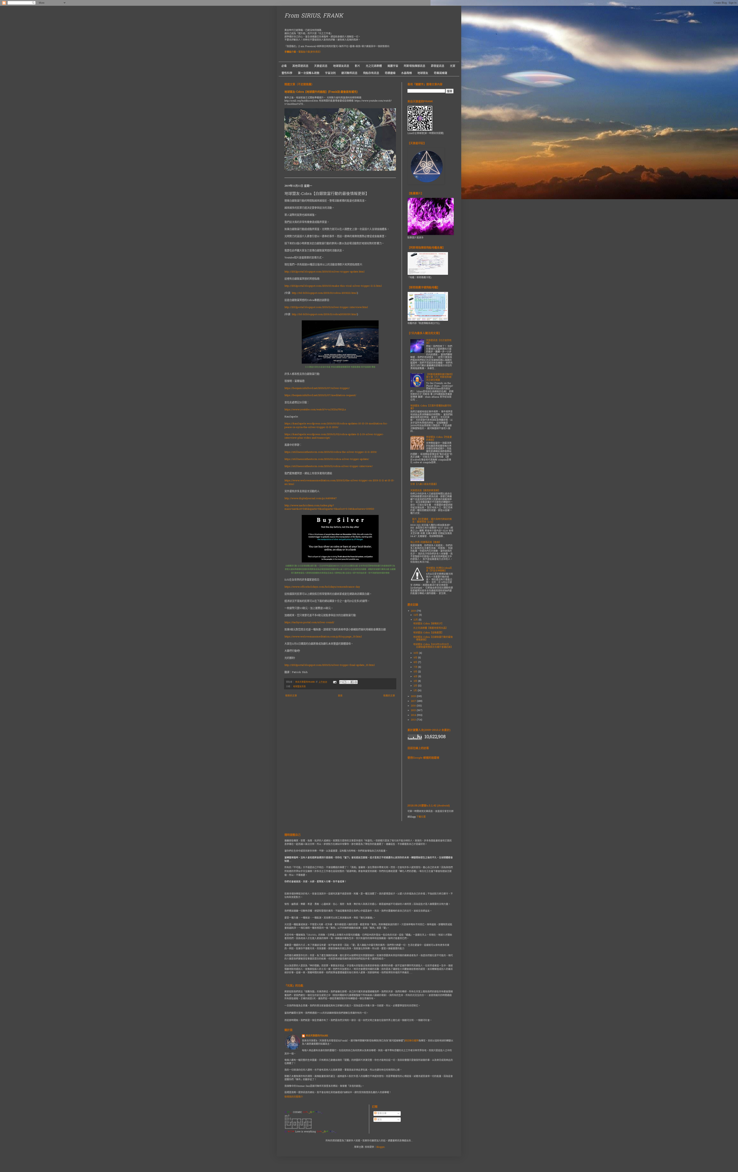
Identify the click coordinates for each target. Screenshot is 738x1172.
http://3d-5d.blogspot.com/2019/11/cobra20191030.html (324, 314)
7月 (416, 667)
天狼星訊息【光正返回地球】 (438, 342)
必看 (284, 65)
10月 (416, 653)
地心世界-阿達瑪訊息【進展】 (425, 542)
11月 (416, 620)
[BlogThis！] (345, 682)
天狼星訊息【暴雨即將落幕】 (425, 490)
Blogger (380, 1147)
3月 (416, 681)
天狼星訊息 (320, 65)
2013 (414, 720)
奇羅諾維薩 (440, 72)
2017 (414, 701)
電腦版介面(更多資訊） (310, 52)
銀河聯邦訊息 (349, 72)
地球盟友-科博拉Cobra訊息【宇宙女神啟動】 (439, 569)
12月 (416, 615)
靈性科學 (287, 72)
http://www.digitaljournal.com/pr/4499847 (310, 498)
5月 (416, 672)
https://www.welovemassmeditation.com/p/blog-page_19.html (323, 637)
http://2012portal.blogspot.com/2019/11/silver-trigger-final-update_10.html (329, 665)
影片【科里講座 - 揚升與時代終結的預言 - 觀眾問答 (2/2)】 (432, 521)
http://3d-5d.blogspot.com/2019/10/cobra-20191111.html (324, 293)
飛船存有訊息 (371, 72)
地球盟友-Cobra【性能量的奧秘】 (439, 439)
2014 (414, 715)
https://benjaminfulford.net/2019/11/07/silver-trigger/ (317, 388)
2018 (414, 696)
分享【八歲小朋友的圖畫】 (424, 484)
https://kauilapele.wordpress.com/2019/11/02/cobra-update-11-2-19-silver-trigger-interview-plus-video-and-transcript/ (334, 436)
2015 (414, 710)
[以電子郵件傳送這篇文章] (341, 682)
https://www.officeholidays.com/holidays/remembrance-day (322, 587)
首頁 (340, 696)
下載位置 (421, 817)
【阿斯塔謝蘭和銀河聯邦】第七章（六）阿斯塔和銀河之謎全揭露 (439, 377)
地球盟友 (422, 72)
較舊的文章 (389, 696)
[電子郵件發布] (334, 682)
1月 (416, 690)
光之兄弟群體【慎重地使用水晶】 (430, 628)
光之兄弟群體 (374, 65)
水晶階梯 (406, 72)
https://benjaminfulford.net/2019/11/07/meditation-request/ (320, 395)
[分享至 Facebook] (352, 682)
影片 (357, 65)
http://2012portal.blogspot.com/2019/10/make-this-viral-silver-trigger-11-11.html (333, 286)
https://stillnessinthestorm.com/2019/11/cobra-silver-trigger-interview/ (328, 466)
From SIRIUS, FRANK (313, 16)
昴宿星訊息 (437, 65)
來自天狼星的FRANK (317, 1036)
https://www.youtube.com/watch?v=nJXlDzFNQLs (315, 409)
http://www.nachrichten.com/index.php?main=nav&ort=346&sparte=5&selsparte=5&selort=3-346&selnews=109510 (329, 507)
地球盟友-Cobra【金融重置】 (428, 633)
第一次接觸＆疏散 (308, 72)
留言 (379, 1119)
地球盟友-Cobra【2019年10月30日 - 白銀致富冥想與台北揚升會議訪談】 (433, 646)
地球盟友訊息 (341, 65)
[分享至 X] (348, 682)
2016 (414, 706)
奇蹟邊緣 (390, 72)
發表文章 (381, 1113)
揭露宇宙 (392, 65)
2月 (416, 686)
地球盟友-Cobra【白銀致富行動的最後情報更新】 (433, 639)
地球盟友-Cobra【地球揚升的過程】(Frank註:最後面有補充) (321, 92)
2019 (414, 611)
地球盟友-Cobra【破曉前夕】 (428, 624)
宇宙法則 (330, 72)
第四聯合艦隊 (412, 1041)
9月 (416, 658)
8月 (416, 662)
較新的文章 (291, 696)
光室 (452, 65)
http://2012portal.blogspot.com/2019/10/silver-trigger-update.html (324, 272)
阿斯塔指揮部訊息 (414, 65)
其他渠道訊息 (300, 65)
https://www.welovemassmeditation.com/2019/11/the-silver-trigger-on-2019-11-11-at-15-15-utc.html (339, 482)
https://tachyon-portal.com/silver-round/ (309, 622)
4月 (416, 676)
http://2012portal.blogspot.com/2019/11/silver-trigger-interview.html (326, 307)
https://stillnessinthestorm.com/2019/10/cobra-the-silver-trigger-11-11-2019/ (330, 452)
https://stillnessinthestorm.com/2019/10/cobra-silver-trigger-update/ (326, 459)
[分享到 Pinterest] (356, 682)
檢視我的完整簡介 (293, 1097)
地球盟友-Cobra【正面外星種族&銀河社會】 (430, 407)
